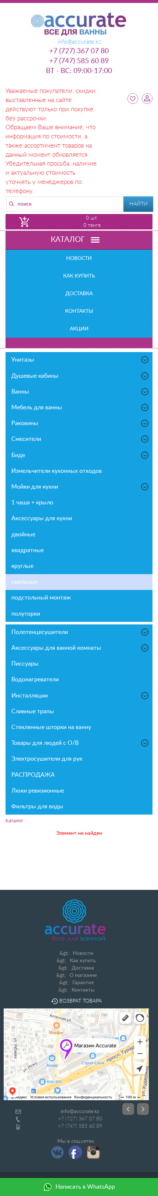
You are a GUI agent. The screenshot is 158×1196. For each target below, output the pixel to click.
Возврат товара (80, 1001)
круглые (22, 566)
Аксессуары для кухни (41, 518)
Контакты (79, 311)
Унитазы (22, 360)
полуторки (25, 614)
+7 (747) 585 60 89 (79, 61)
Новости (79, 258)
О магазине (83, 975)
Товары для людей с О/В (45, 743)
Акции (79, 328)
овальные (24, 582)
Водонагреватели (35, 679)
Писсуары (25, 664)
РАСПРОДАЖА (33, 775)
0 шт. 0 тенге (92, 221)
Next (143, 1109)
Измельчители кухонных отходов (56, 471)
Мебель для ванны (36, 407)
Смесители (26, 439)
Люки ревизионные (37, 791)
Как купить (79, 276)
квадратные (27, 550)
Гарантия (83, 982)
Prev (128, 1109)
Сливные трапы (32, 711)
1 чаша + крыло (32, 502)
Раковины (24, 423)
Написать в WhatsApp (85, 1187)
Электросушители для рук (46, 759)
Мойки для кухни (34, 487)
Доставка (79, 293)
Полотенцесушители (39, 632)
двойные (23, 534)
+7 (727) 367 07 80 (79, 51)
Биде (18, 455)
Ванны (20, 392)
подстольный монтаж (41, 598)
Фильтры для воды (37, 806)
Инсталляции (29, 696)
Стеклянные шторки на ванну (51, 727)
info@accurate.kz (80, 1111)
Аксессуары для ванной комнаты (56, 648)
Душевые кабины (34, 376)
